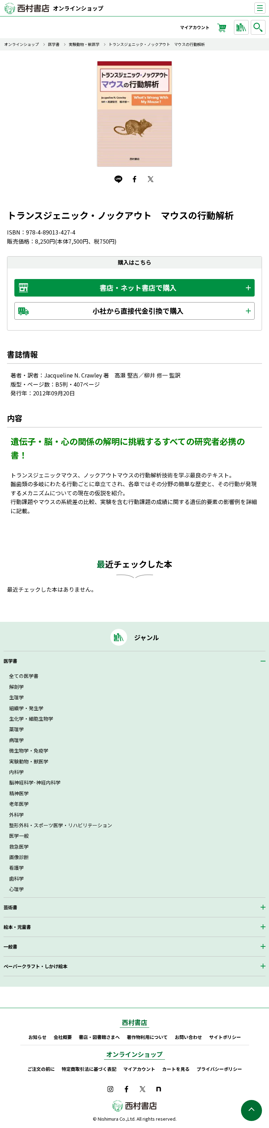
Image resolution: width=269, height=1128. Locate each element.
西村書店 (134, 1022)
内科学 (16, 771)
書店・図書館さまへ (99, 1037)
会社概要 (63, 1037)
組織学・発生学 (26, 708)
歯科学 (16, 878)
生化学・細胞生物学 (31, 718)
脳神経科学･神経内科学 (35, 782)
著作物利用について (147, 1037)
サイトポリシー (225, 1037)
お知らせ (37, 1037)
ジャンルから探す (241, 27)
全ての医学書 (24, 675)
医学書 (54, 44)
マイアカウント (194, 27)
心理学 (16, 888)
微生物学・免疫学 (28, 750)
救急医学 (19, 846)
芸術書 (10, 907)
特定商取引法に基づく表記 (89, 1069)
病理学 (16, 739)
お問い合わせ (188, 1037)
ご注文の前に (41, 1069)
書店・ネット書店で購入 (138, 288)
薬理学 (16, 729)
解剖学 (16, 686)
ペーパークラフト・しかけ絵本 (35, 966)
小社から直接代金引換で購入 (138, 311)
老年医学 (19, 803)
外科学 (16, 814)
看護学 (16, 867)
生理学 (16, 697)
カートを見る (175, 1069)
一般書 (10, 946)
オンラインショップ (78, 8)
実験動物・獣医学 (84, 44)
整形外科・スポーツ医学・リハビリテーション (60, 825)
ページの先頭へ (251, 1110)
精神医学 (19, 793)
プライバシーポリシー (219, 1069)
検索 (258, 27)
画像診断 (19, 857)
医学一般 (19, 835)
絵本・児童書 (17, 927)
